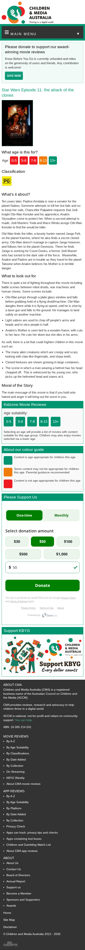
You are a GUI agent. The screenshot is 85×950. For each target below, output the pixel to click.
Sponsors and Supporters (23, 899)
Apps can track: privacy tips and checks (32, 832)
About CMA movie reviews (23, 783)
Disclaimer (10, 927)
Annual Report (15, 881)
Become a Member (18, 893)
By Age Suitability (17, 747)
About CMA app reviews (22, 850)
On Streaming (15, 771)
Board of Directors (18, 875)
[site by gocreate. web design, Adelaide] (10, 945)
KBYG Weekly (15, 777)
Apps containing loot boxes (23, 838)
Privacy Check (15, 826)
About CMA (12, 684)
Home (7, 912)
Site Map (9, 919)
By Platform (13, 808)
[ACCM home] (27, 23)
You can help (23, 720)
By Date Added (16, 759)
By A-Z (10, 741)
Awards (11, 905)
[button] (42, 32)
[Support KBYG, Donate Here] (42, 675)
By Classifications (17, 753)
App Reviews (14, 791)
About (8, 858)
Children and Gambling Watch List (28, 844)
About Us (12, 863)
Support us (13, 887)
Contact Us (13, 869)
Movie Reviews (15, 736)
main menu (46, 34)
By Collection (14, 765)
